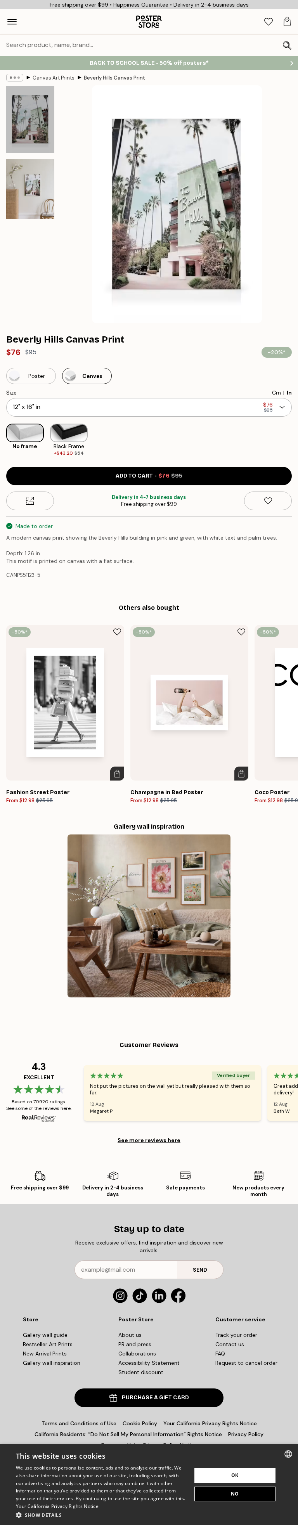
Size (11, 392)
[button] (101, 1514)
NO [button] (235, 1493)
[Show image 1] (30, 119)
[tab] (268, 22)
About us (130, 1334)
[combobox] (288, 1454)
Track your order (236, 1334)
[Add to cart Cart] (117, 774)
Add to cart (149, 476)
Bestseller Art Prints (48, 1344)
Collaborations (137, 1353)
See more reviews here (149, 1140)
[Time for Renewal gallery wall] (149, 915)
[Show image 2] (30, 189)
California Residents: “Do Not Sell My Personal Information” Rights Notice (128, 1434)
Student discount (140, 1372)
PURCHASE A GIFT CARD (155, 1397)
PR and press (134, 1344)
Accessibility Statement (149, 1362)
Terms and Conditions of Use (79, 1423)
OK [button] (235, 1475)
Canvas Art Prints (53, 77)
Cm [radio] (276, 392)
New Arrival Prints (45, 1353)
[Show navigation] (12, 21)
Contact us (229, 1344)
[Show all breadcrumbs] (14, 77)
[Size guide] (30, 501)
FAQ (220, 1353)
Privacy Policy (245, 1434)
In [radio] (289, 392)
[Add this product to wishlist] (268, 501)
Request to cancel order (246, 1362)
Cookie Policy (140, 1423)
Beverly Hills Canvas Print (114, 77)
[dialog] (149, 1484)
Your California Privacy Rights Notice (210, 1423)
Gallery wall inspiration (51, 1362)
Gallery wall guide (45, 1334)
